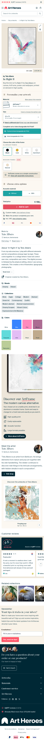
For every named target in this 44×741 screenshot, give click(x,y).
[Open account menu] (37, 8)
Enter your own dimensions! (21, 123)
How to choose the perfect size (31, 112)
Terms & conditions (11, 729)
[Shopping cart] (40, 8)
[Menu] (2, 7)
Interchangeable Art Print (15, 136)
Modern (26, 297)
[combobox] (19, 13)
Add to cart (23, 207)
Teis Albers (9, 76)
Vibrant (13, 287)
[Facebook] (16, 699)
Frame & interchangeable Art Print (18, 131)
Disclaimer (21, 729)
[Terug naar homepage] (13, 8)
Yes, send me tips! (10, 639)
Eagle (11, 297)
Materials (6, 683)
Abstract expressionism (25, 304)
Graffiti (27, 300)
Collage (18, 297)
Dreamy (5, 287)
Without (13, 193)
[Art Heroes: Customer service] (41, 689)
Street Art (6, 300)
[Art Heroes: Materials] (41, 683)
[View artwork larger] (40, 25)
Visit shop (5, 241)
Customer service (10, 688)
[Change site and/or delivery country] (41, 2)
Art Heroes (7, 694)
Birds (4, 297)
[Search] (40, 14)
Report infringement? (32, 729)
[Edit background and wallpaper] (40, 29)
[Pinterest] (13, 699)
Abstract (34, 297)
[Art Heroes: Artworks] (41, 678)
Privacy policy (22, 732)
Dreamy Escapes (8, 307)
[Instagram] (9, 699)
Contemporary (17, 300)
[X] (19, 699)
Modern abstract (8, 304)
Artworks (6, 678)
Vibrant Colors (22, 307)
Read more (16, 241)
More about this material (33, 99)
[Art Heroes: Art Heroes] (41, 694)
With (32, 193)
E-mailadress (6, 629)
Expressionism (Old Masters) (13, 311)
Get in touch (10, 668)
